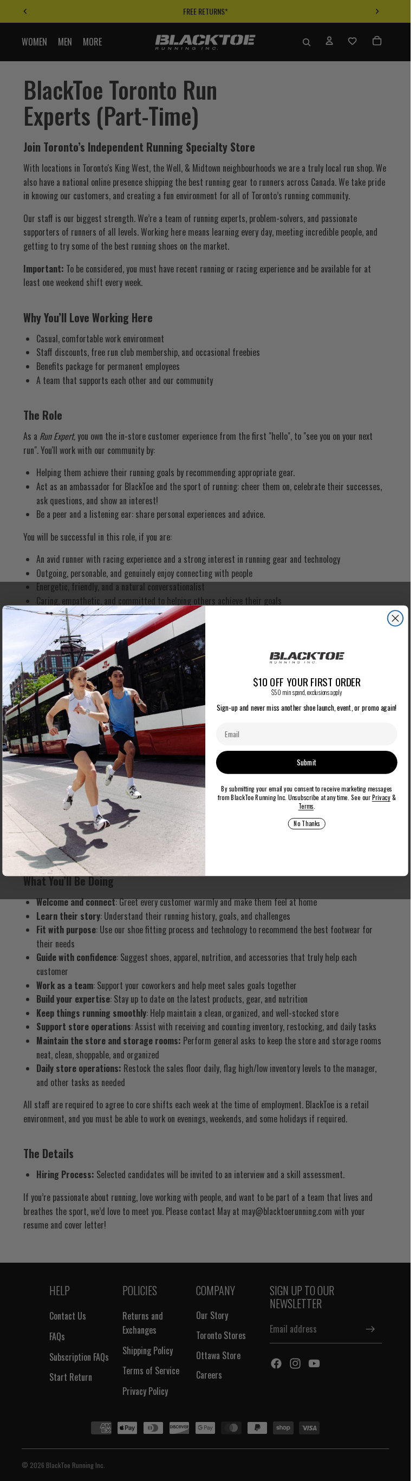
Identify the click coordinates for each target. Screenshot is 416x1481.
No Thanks (307, 823)
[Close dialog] (395, 618)
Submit (306, 762)
